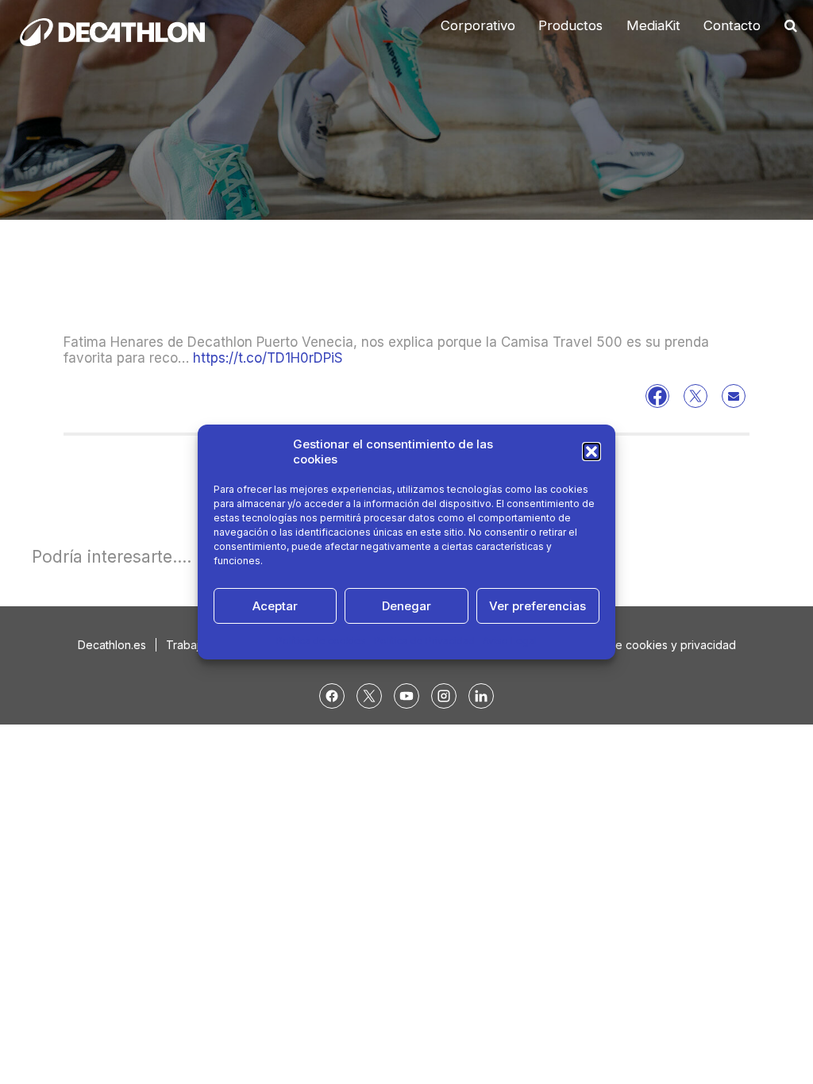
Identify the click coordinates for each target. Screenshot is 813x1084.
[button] (591, 451)
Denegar (406, 605)
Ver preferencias (537, 605)
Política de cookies (321, 641)
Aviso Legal (510, 641)
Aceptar (275, 605)
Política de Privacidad (424, 641)
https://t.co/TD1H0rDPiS (268, 358)
